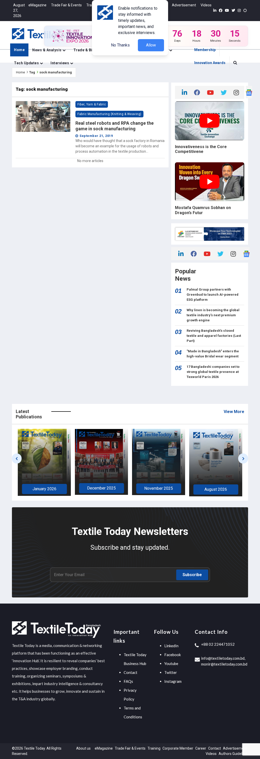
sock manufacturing (55, 72)
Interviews (60, 63)
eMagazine (37, 5)
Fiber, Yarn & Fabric (91, 104)
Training (154, 748)
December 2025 (44, 488)
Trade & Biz (84, 50)
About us (83, 748)
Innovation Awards (209, 63)
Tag (32, 72)
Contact (130, 672)
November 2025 (101, 488)
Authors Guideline (233, 754)
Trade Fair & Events (66, 5)
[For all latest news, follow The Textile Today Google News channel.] (249, 92)
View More (234, 411)
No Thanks (120, 45)
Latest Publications (29, 414)
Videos (206, 5)
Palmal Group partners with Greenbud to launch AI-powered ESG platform (212, 295)
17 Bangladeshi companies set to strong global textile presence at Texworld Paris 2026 (213, 372)
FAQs (128, 681)
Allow (151, 45)
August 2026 (158, 489)
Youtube (171, 663)
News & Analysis (47, 50)
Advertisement (184, 5)
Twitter (170, 672)
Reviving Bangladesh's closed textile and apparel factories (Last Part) (214, 336)
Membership (205, 50)
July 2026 (215, 489)
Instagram (173, 681)
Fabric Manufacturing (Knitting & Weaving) (109, 114)
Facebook (172, 654)
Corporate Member (177, 748)
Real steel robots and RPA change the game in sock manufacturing (114, 125)
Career (200, 748)
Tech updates (27, 63)
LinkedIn (171, 645)
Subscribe (192, 574)
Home (19, 50)
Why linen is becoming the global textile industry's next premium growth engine (213, 315)
